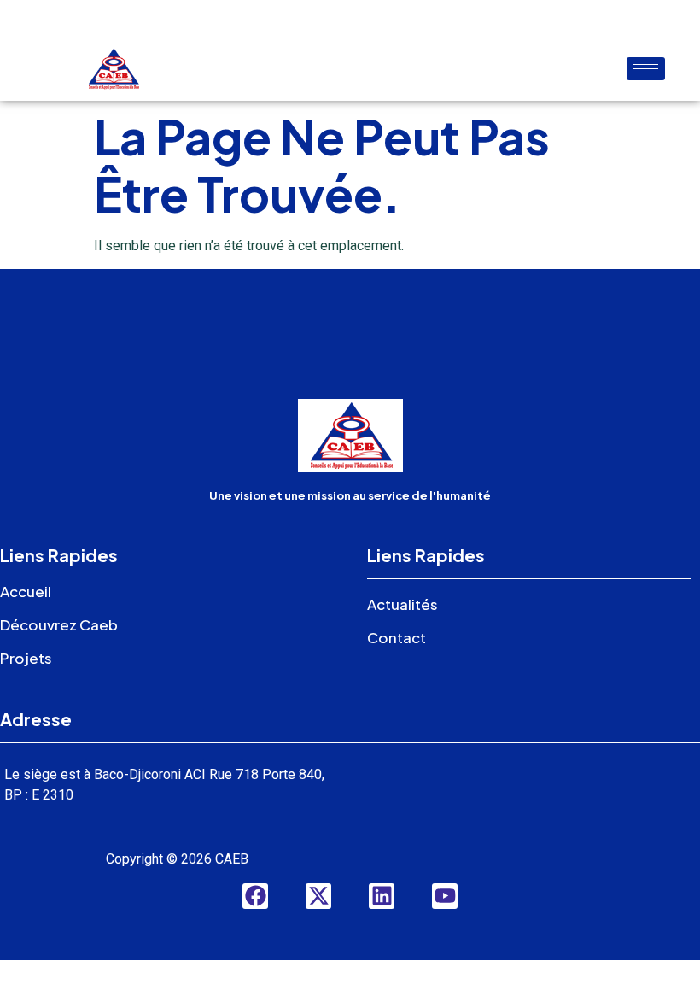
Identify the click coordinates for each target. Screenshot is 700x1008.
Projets (26, 657)
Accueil (25, 591)
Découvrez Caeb (59, 624)
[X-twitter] (318, 896)
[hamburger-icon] (646, 68)
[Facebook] (255, 896)
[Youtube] (445, 896)
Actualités (402, 604)
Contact (396, 637)
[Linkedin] (381, 896)
